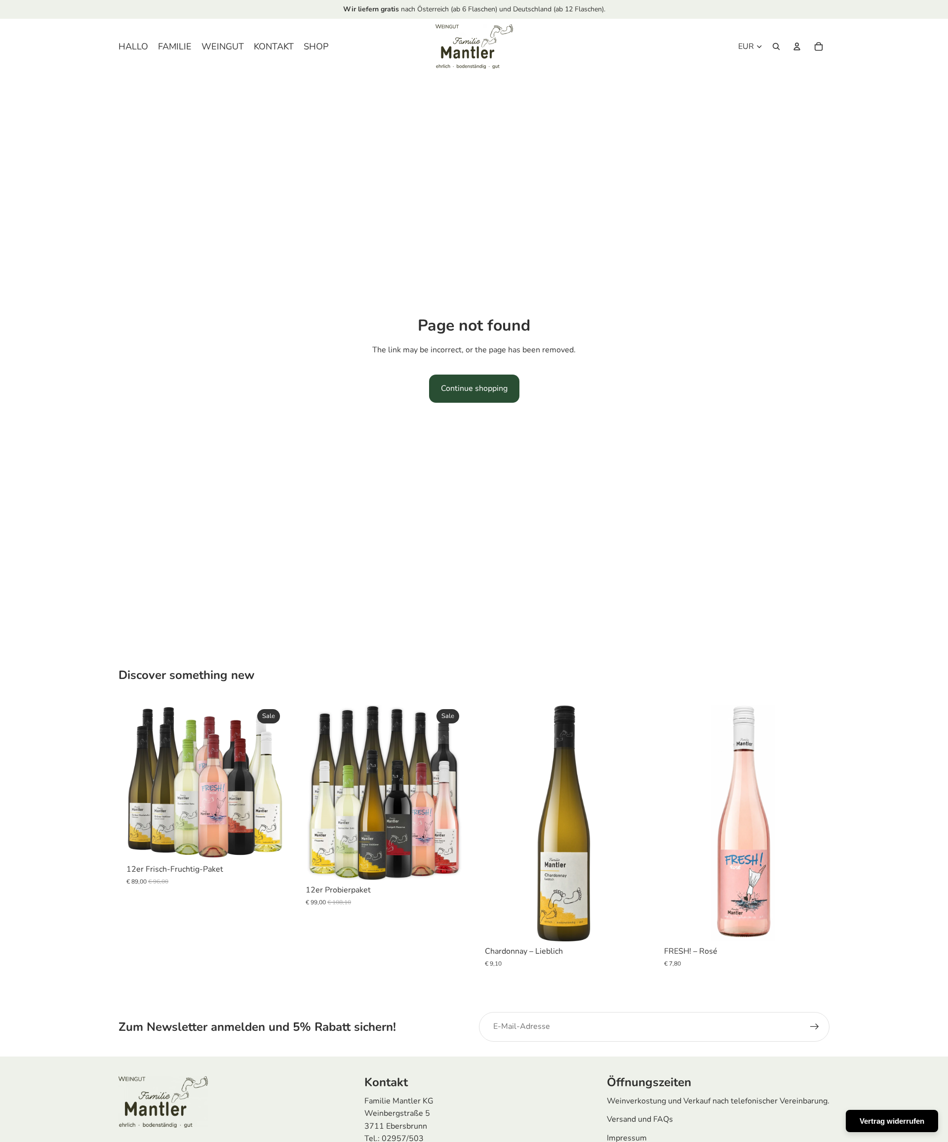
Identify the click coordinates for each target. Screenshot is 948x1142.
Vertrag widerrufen (892, 1121)
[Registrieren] (814, 1026)
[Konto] (797, 46)
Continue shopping (474, 388)
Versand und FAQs (640, 1119)
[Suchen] (776, 46)
